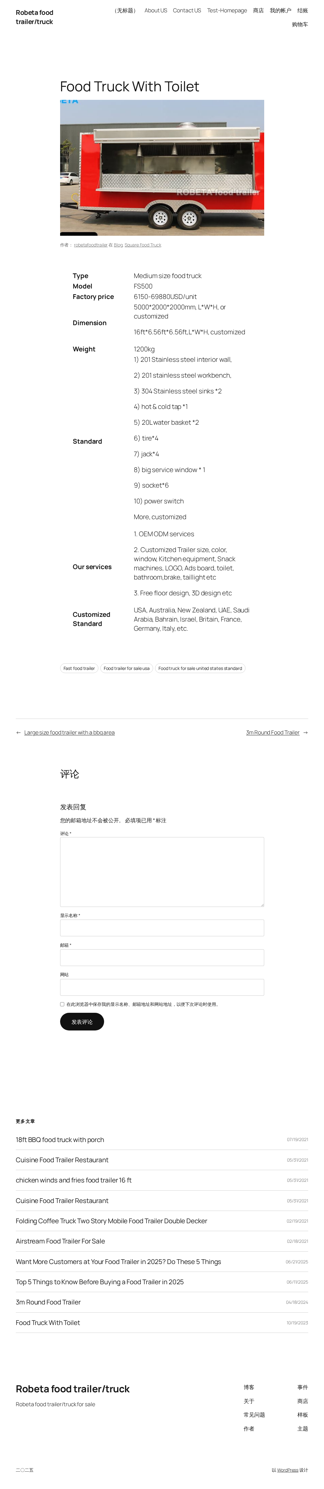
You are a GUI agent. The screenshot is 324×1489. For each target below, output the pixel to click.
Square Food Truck (143, 245)
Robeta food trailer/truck (34, 17)
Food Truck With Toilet (48, 1322)
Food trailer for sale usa (127, 668)
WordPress (287, 1470)
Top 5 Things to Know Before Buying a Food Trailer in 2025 (100, 1281)
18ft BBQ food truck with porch (60, 1139)
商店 (258, 10)
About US (156, 10)
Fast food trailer (79, 668)
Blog (118, 245)
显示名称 (70, 915)
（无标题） (125, 10)
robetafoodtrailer (91, 245)
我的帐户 (280, 10)
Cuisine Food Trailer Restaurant (62, 1160)
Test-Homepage (227, 10)
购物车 (300, 24)
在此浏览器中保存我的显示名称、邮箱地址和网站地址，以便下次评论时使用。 (143, 1004)
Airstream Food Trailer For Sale (60, 1241)
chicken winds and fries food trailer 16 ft (74, 1180)
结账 (302, 10)
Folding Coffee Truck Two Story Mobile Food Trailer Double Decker (111, 1221)
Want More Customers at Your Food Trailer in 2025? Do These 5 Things (118, 1261)
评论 (66, 833)
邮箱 (66, 945)
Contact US (187, 10)
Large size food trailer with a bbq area (69, 732)
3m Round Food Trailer (273, 732)
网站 (64, 974)
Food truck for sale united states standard (200, 668)
